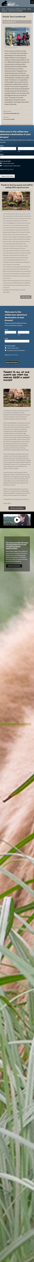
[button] (17, 520)
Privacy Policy (9, 169)
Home (3, 9)
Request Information (7, 176)
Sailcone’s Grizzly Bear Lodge (10, 3)
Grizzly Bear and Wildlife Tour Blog (16, 9)
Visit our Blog (25, 297)
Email (2, 154)
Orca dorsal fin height (8, 118)
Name (2, 145)
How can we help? (5, 161)
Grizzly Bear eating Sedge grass (11, 112)
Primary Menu (32, 2)
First (1, 151)
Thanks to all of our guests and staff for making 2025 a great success (16, 376)
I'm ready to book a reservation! (11, 165)
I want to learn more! (8, 163)
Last (19, 151)
